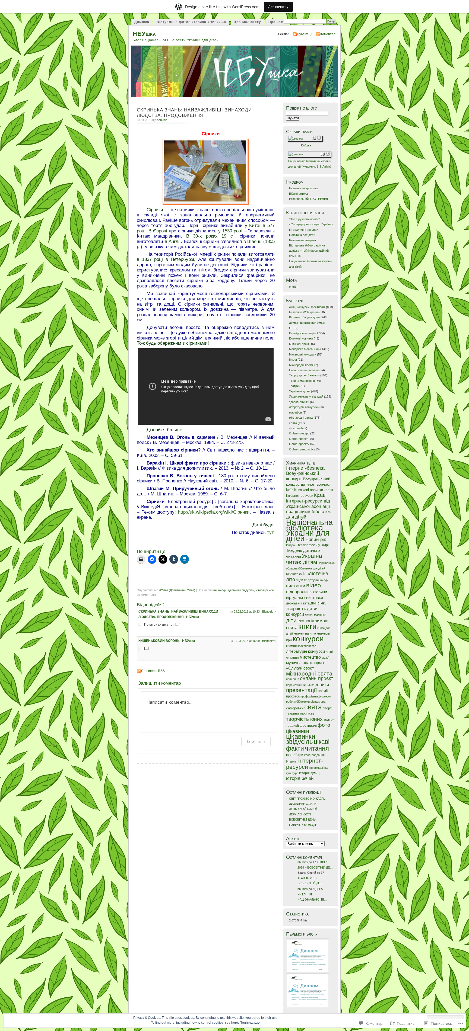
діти (291, 620)
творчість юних (304, 719)
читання (317, 748)
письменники (315, 684)
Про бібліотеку (247, 22)
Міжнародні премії (301, 365)
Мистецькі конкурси (302, 354)
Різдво (290, 545)
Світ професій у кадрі (312, 545)
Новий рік (315, 539)
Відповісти (269, 611)
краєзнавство (306, 646)
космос (291, 646)
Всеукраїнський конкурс (302, 475)
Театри (294, 386)
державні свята (298, 603)
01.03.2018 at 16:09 (247, 640)
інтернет (291, 761)
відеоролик (297, 592)
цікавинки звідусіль (241, 590)
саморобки (294, 708)
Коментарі (328, 34)
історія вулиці (309, 773)
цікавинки (297, 731)
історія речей (265, 590)
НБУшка (144, 33)
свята (293, 423)
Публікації (304, 34)
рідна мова (317, 701)
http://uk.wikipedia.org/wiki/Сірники (214, 512)
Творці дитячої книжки (304, 375)
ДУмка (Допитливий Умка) (177, 590)
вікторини (318, 592)
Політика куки (250, 1022)
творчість (307, 713)
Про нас (275, 22)
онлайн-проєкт (316, 678)
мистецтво (310, 657)
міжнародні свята (301, 417)
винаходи (219, 590)
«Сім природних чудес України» (311, 224)
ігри (300, 755)
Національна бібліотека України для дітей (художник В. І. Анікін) (309, 163)
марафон (295, 412)
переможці (293, 685)
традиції (292, 725)
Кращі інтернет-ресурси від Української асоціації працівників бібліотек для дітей (308, 506)
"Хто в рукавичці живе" (304, 219)
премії (323, 691)
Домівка (141, 22)
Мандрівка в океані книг (305, 349)
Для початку (278, 7)
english (293, 286)
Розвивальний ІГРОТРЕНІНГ (309, 198)
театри (329, 720)
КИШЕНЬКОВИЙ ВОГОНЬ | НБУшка (166, 641)
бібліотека (294, 574)
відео (313, 585)
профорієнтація (311, 696)
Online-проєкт (298, 438)
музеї (325, 657)
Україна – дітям (299, 391)
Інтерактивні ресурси (303, 229)
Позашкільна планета (304, 370)
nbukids (162, 119)
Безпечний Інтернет (302, 240)
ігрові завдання (314, 755)
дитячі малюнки (315, 614)
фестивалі (308, 725)
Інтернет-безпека (305, 468)
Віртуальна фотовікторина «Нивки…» (191, 22)
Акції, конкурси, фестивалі (307, 307)
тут (270, 532)
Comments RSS (153, 671)
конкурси (308, 639)
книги (307, 626)
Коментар (256, 741)
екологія (305, 620)
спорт (327, 708)
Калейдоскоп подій (302, 333)
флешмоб (296, 428)
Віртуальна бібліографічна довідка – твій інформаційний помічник (309, 251)
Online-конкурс (299, 433)
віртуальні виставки (304, 597)
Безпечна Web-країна (304, 312)
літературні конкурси (303, 407)
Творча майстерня (302, 380)
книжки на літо (305, 633)
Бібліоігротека (298, 193)
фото (324, 725)
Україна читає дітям (304, 559)
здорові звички (299, 402)
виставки (295, 585)
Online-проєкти (299, 444)
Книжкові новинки (301, 338)
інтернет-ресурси (304, 763)
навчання (292, 679)
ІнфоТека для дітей (302, 234)
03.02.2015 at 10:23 (247, 611)
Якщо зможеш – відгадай (306, 396)
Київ (289, 490)
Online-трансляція (301, 449)
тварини (292, 713)
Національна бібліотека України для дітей (309, 530)
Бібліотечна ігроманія (303, 188)
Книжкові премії (299, 343)
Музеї (293, 359)
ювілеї (291, 755)
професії (293, 696)
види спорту (305, 580)
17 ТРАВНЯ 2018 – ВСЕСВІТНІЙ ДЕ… (310, 878)
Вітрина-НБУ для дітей (304, 317)
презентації (301, 690)
